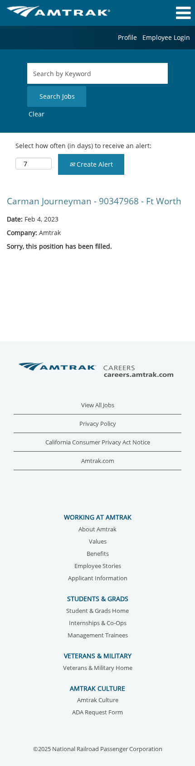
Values (98, 542)
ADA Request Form (97, 712)
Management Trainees (98, 635)
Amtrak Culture (97, 700)
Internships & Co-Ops (98, 623)
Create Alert (94, 164)
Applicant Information (97, 578)
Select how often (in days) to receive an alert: (83, 145)
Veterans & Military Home (97, 668)
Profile (127, 37)
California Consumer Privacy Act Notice (97, 442)
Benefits (98, 554)
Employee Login (166, 37)
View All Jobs (97, 405)
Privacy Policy (97, 424)
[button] (162, 12)
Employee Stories (97, 566)
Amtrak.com (97, 461)
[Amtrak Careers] (97, 370)
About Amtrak (97, 529)
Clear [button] (36, 114)
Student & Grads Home (97, 611)
